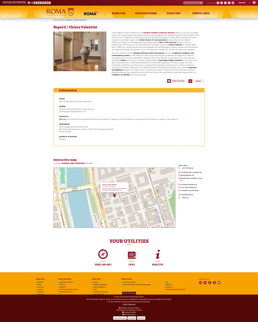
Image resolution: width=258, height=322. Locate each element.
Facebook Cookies (130, 312)
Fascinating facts (66, 292)
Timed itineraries (99, 287)
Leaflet (157, 227)
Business (40, 282)
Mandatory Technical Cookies (129, 308)
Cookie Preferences (129, 293)
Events (95, 282)
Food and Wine (98, 294)
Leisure (40, 289)
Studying (40, 287)
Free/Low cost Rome (100, 292)
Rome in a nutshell (66, 282)
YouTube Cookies (129, 314)
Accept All (131, 318)
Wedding (40, 292)
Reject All (141, 318)
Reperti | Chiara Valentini (109, 184)
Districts (62, 287)
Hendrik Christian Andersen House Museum (77, 109)
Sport (39, 284)
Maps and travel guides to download (137, 284)
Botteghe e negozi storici (68, 289)
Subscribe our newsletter (175, 289)
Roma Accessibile (129, 282)
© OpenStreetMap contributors (167, 227)
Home (55, 20)
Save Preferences (120, 318)
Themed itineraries (100, 284)
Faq (167, 282)
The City (62, 284)
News (95, 289)
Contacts (169, 287)
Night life (40, 294)
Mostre (62, 20)
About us (169, 284)
